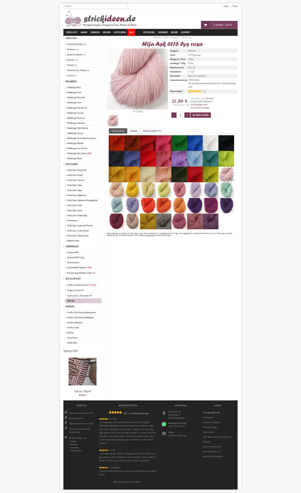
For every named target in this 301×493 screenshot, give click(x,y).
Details (133, 131)
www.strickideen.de (212, 446)
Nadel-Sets (72, 343)
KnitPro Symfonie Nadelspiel (80, 317)
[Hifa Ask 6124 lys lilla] (195, 196)
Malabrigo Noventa (76, 118)
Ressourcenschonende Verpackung (79, 430)
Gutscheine (72, 338)
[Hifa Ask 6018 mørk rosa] (163, 149)
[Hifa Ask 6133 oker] (179, 212)
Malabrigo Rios (74, 87)
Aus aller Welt (73, 278)
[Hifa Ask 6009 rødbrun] (132, 149)
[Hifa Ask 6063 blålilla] (132, 165)
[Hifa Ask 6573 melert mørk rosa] (179, 227)
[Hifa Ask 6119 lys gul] (148, 196)
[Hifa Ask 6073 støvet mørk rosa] (163, 165)
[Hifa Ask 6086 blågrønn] (210, 165)
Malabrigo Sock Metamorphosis (81, 138)
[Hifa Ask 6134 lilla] (195, 212)
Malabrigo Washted (76, 123)
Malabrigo (71, 81)
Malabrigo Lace (74, 102)
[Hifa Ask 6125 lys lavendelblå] (210, 196)
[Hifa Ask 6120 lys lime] (163, 196)
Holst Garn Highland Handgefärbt (82, 200)
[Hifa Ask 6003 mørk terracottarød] (116, 149)
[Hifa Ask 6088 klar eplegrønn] (226, 165)
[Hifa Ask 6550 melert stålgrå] (163, 227)
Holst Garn (71, 164)
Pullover (73, 49)
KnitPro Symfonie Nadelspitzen (81, 312)
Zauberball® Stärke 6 (79, 267)
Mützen (72, 60)
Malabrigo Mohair (75, 143)
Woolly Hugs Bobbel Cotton (79, 273)
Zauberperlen (73, 262)
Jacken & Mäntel (76, 54)
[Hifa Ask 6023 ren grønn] (179, 149)
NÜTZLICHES (149, 32)
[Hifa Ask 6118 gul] (132, 196)
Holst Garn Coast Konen (78, 230)
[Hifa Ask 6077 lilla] (179, 165)
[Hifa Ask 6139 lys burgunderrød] (116, 227)
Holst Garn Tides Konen (78, 235)
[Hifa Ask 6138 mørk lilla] (226, 212)
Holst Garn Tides (74, 185)
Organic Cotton (74, 290)
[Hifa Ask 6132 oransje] (163, 212)
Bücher (70, 332)
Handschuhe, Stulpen (78, 70)
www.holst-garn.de (211, 451)
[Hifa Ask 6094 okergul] (132, 180)
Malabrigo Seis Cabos (79, 153)
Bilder (174, 32)
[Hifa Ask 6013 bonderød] (148, 149)
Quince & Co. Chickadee (78, 296)
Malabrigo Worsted (76, 97)
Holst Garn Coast (75, 175)
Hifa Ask (71, 301)
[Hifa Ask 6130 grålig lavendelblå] (132, 212)
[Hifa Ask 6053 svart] (226, 149)
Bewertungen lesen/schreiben (127, 482)
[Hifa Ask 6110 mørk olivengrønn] (179, 180)
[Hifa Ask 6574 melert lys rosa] (195, 227)
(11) (204, 91)
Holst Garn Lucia (74, 210)
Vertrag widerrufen (211, 412)
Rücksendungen (210, 427)
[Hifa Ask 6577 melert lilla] (210, 227)
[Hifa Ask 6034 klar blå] (195, 149)
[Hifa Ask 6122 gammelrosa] (179, 196)
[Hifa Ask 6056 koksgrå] (116, 165)
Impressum (208, 417)
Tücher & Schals (76, 44)
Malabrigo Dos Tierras (77, 148)
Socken (71, 75)
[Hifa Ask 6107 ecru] (148, 180)
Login (226, 6)
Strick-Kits (71, 32)
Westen (72, 65)
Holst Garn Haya (74, 190)
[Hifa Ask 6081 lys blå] (195, 165)
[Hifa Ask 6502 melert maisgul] (148, 227)
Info (204, 76)
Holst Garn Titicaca (75, 180)
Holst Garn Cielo (74, 205)
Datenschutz (208, 432)
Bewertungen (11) (152, 131)
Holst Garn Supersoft (76, 170)
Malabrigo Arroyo (75, 133)
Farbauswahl (118, 131)
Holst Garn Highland (76, 195)
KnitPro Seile (73, 327)
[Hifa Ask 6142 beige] (132, 227)
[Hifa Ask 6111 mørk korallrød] (195, 180)
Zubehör (69, 306)
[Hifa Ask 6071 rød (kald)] (148, 165)
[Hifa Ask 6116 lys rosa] (112, 120)
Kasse (235, 6)
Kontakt (185, 32)
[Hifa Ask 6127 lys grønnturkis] (116, 212)
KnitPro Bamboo (75, 322)
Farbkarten (72, 220)
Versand (209, 98)
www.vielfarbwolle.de (213, 456)
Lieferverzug (150, 235)
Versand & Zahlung (211, 422)
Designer (163, 32)
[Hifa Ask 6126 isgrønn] (226, 196)
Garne (84, 32)
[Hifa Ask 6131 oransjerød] (148, 212)
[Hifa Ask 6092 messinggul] (116, 180)
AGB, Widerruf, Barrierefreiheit (217, 437)
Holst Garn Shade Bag (77, 215)
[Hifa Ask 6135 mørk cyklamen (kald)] (210, 212)
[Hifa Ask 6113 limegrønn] (210, 180)
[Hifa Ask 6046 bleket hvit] (210, 149)
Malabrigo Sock (74, 92)
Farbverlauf (71, 246)
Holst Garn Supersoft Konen (80, 225)
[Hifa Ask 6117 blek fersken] (116, 196)
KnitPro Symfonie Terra (81, 285)
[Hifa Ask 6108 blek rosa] (163, 180)
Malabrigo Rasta (74, 158)
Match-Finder (73, 241)
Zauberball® (73, 252)
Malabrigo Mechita (75, 108)
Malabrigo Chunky (75, 113)
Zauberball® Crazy (75, 257)
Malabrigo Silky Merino (77, 128)
